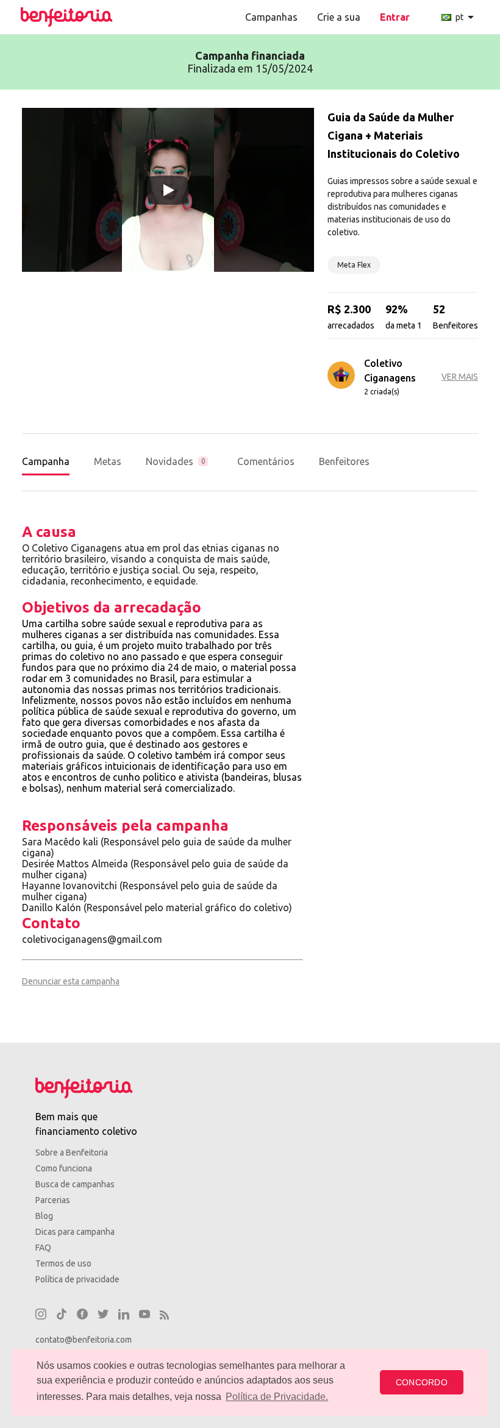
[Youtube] (144, 1315)
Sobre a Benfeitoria (71, 1152)
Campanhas (271, 17)
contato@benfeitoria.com (83, 1340)
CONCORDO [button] (422, 1382)
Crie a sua (338, 17)
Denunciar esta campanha (71, 981)
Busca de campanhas (75, 1184)
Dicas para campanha (75, 1232)
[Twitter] (103, 1315)
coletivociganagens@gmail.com (92, 939)
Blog (44, 1216)
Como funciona (63, 1168)
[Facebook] (82, 1315)
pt (466, 17)
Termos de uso (63, 1263)
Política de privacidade (77, 1279)
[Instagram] (40, 1315)
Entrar (395, 17)
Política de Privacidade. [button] (277, 1396)
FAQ (43, 1247)
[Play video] (167, 190)
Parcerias (52, 1200)
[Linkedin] (123, 1315)
